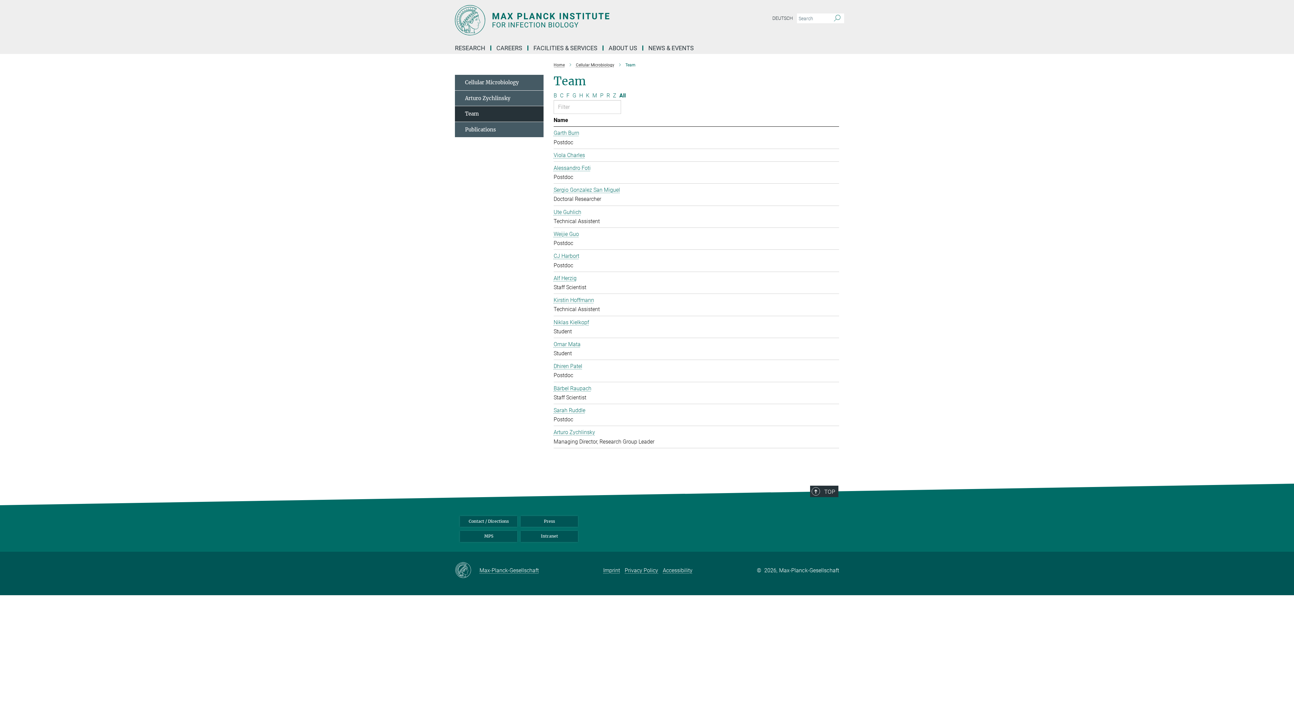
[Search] (837, 18)
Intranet (549, 536)
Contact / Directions (489, 521)
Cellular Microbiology (492, 82)
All (622, 95)
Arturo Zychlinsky (488, 98)
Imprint (611, 570)
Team (472, 114)
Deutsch (782, 18)
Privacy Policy (641, 570)
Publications (480, 129)
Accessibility (677, 570)
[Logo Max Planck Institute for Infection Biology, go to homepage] (581, 20)
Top (829, 491)
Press (549, 521)
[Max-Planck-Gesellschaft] (467, 571)
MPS (488, 536)
